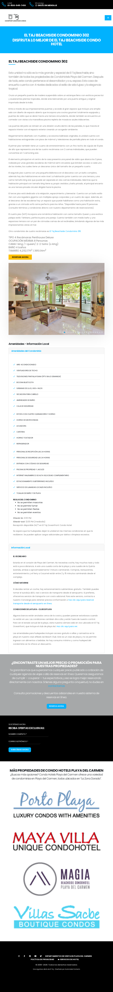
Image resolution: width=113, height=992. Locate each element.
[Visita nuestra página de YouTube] (35, 956)
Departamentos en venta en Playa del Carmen (68, 956)
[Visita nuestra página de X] (41, 956)
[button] (60, 332)
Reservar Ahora (20, 257)
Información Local (20, 547)
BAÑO (12, 247)
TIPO (11, 237)
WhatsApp (39, 3)
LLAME (9, 3)
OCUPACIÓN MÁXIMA (21, 240)
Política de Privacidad (42, 959)
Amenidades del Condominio (26, 351)
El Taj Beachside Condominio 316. (65, 231)
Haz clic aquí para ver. (67, 626)
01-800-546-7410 (16, 5)
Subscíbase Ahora (20, 749)
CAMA (12, 244)
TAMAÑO (14, 250)
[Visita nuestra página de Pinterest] (30, 956)
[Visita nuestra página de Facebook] (24, 956)
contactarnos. (56, 686)
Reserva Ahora (56, 706)
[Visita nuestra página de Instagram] (19, 956)
